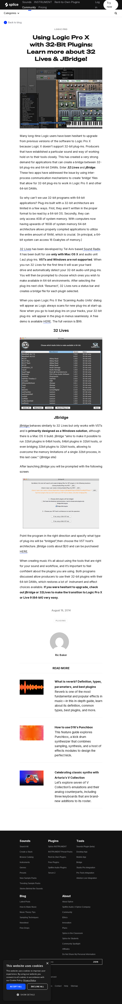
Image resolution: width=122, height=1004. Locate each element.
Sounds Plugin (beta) (85, 846)
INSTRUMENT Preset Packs (60, 852)
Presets (23, 873)
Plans (64, 928)
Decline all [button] (37, 986)
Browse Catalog (27, 857)
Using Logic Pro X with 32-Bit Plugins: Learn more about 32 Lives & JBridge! (61, 47)
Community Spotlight (71, 944)
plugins (61, 620)
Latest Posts (25, 902)
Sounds (26, 2)
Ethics (65, 917)
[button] (27, 995)
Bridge (79, 862)
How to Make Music (28, 907)
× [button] (47, 963)
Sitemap (74, 986)
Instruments (25, 862)
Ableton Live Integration (86, 878)
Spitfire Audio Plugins (57, 867)
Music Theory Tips (27, 912)
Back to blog (15, 22)
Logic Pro (61, 29)
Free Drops (24, 928)
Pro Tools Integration (85, 873)
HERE (47, 321)
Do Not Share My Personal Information (78, 954)
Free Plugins (53, 862)
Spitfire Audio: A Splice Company (76, 907)
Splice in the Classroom (72, 933)
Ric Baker (61, 655)
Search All (24, 846)
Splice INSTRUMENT (57, 846)
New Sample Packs (28, 878)
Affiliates (66, 949)
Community (29, 7)
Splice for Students (70, 938)
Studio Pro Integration (85, 867)
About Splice (67, 902)
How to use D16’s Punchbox (74, 727)
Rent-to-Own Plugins (67, 2)
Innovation (66, 923)
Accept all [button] (16, 986)
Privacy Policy (29, 980)
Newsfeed (24, 923)
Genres (23, 867)
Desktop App (81, 852)
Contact (58, 986)
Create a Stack (26, 852)
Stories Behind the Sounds (31, 889)
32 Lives (25, 249)
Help (66, 986)
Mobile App (81, 857)
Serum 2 (51, 873)
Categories (10, 13)
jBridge (25, 425)
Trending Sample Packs (30, 883)
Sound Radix (91, 249)
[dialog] (27, 980)
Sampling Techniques (29, 917)
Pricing (42, 7)
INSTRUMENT (43, 2)
